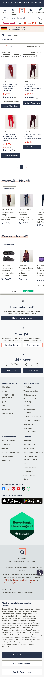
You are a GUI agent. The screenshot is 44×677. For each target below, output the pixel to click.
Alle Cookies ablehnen (22, 663)
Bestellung (27, 387)
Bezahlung (27, 406)
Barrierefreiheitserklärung (33, 452)
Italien (27, 561)
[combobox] (19, 18)
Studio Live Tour (29, 475)
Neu (19, 23)
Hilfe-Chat (5, 387)
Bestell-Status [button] (33, 345)
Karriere (26, 463)
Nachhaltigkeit (28, 448)
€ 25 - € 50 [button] (30, 56)
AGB (7, 580)
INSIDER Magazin (8, 440)
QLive (3, 402)
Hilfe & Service (28, 424)
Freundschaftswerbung (10, 452)
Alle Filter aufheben (33, 52)
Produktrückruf (7, 414)
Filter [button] (12, 46)
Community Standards (13, 583)
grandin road (5, 596)
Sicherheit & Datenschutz (32, 416)
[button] (4, 11)
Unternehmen (28, 440)
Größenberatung (29, 395)
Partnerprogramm (8, 456)
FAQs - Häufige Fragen (31, 420)
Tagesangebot (9, 23)
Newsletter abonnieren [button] (22, 318)
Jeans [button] (7, 56)
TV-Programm (6, 444)
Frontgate (21, 592)
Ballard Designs (11, 592)
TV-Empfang (28, 471)
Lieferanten (5, 410)
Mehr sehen (9, 189)
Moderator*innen (29, 467)
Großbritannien (19, 561)
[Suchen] (40, 18)
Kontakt (4, 391)
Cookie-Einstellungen (22, 672)
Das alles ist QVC (29, 444)
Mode (9, 35)
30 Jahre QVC (30, 23)
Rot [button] (17, 56)
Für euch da (5, 460)
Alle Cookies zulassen (22, 655)
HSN (2, 592)
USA (10, 561)
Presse (3, 406)
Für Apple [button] (11, 370)
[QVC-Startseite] (3, 35)
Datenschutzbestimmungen (24, 580)
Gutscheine (5, 448)
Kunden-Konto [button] (11, 345)
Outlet (25, 479)
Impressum (35, 583)
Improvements (15, 596)
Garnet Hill (29, 592)
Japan (33, 561)
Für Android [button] (32, 370)
